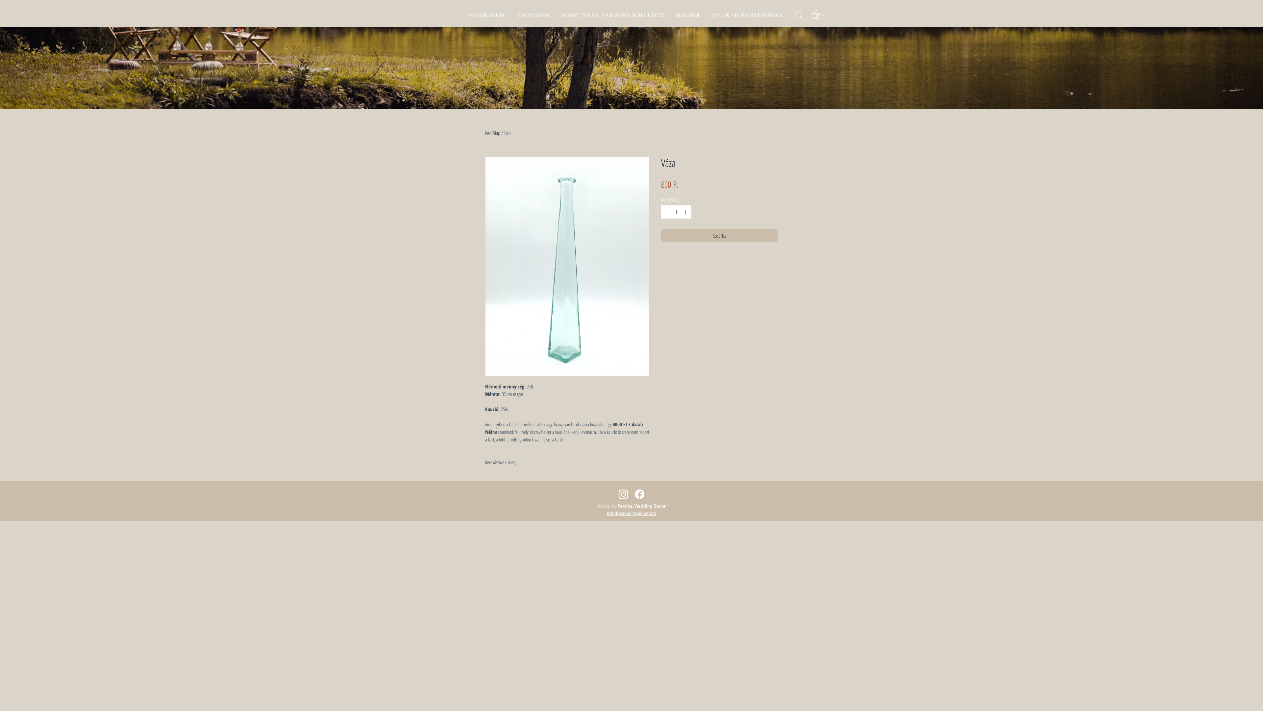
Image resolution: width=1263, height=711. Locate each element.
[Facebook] (639, 494)
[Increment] (685, 212)
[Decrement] (666, 212)
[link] (820, 14)
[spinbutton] (676, 212)
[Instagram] (623, 494)
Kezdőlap (492, 133)
